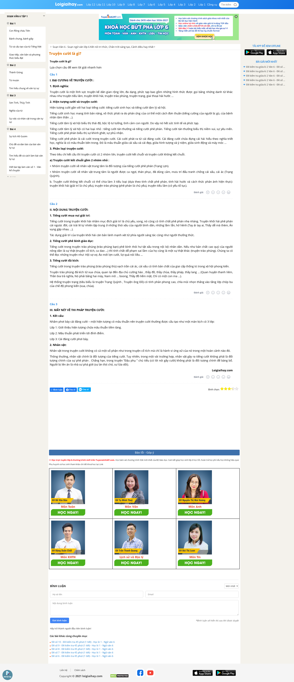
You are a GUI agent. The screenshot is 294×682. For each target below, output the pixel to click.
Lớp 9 (121, 4)
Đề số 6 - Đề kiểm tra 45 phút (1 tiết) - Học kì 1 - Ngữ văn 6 (82, 656)
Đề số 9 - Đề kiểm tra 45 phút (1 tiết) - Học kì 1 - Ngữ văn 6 (82, 645)
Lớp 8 (131, 4)
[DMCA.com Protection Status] (119, 677)
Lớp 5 (161, 4)
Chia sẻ (72, 389)
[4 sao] (233, 389)
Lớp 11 (100, 4)
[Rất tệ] (208, 192)
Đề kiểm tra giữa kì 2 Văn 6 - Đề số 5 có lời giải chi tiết (266, 66)
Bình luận (57, 390)
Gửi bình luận (59, 620)
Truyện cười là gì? (65, 53)
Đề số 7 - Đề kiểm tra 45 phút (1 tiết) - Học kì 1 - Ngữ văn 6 (82, 652)
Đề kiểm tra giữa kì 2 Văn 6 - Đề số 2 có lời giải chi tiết (266, 80)
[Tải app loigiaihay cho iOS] (276, 52)
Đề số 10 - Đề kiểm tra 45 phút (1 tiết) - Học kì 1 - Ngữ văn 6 (83, 641)
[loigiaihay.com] (69, 5)
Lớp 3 (181, 4)
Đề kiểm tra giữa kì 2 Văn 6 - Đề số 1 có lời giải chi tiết (266, 84)
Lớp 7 (141, 4)
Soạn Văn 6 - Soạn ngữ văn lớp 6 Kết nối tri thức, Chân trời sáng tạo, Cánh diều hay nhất (103, 47)
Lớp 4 (171, 4)
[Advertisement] (94, 422)
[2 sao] (226, 389)
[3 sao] (229, 389)
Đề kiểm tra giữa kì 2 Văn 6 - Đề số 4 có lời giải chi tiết (266, 71)
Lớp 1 (202, 4)
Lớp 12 (90, 4)
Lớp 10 (111, 4)
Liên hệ (63, 670)
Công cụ (212, 4)
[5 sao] (237, 389)
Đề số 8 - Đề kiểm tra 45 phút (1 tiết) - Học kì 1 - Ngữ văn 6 (82, 648)
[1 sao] (222, 389)
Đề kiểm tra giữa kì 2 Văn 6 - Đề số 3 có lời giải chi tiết (266, 75)
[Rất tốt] (229, 192)
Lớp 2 (192, 4)
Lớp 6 (151, 4)
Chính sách (79, 670)
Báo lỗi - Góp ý (144, 452)
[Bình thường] (218, 192)
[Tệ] (213, 192)
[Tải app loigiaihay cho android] (254, 52)
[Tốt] (223, 192)
